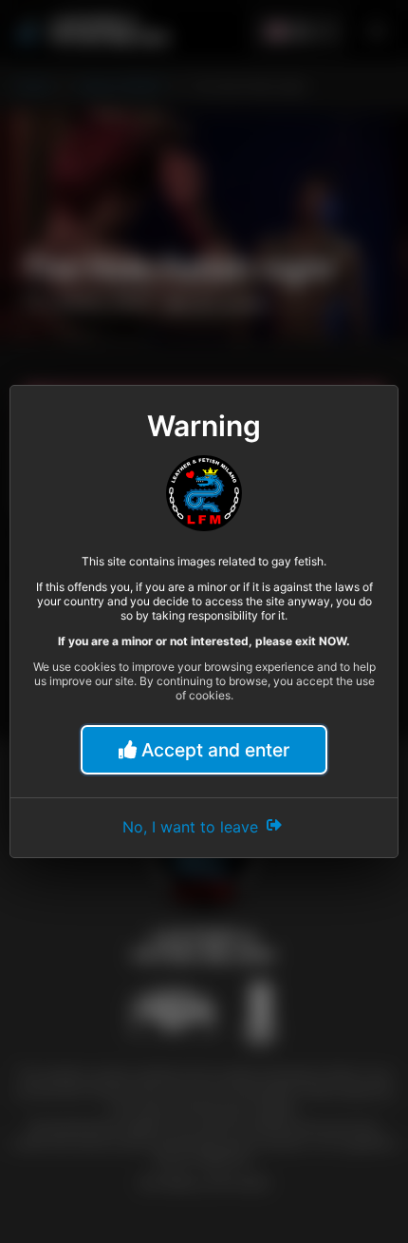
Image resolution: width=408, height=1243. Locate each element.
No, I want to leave (192, 826)
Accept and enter (213, 749)
